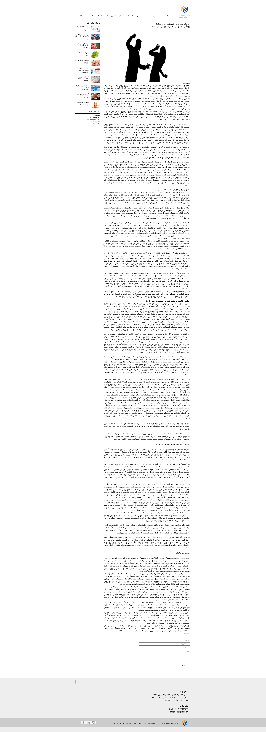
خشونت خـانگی (155, 27)
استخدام (100, 16)
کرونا (176, 27)
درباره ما (135, 16)
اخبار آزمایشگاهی (93, 119)
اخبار (143, 16)
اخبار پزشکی (95, 117)
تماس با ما (111, 16)
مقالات (97, 115)
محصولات (154, 16)
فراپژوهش (164, 27)
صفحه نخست (166, 16)
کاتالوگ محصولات (86, 16)
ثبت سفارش (124, 16)
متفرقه (96, 121)
